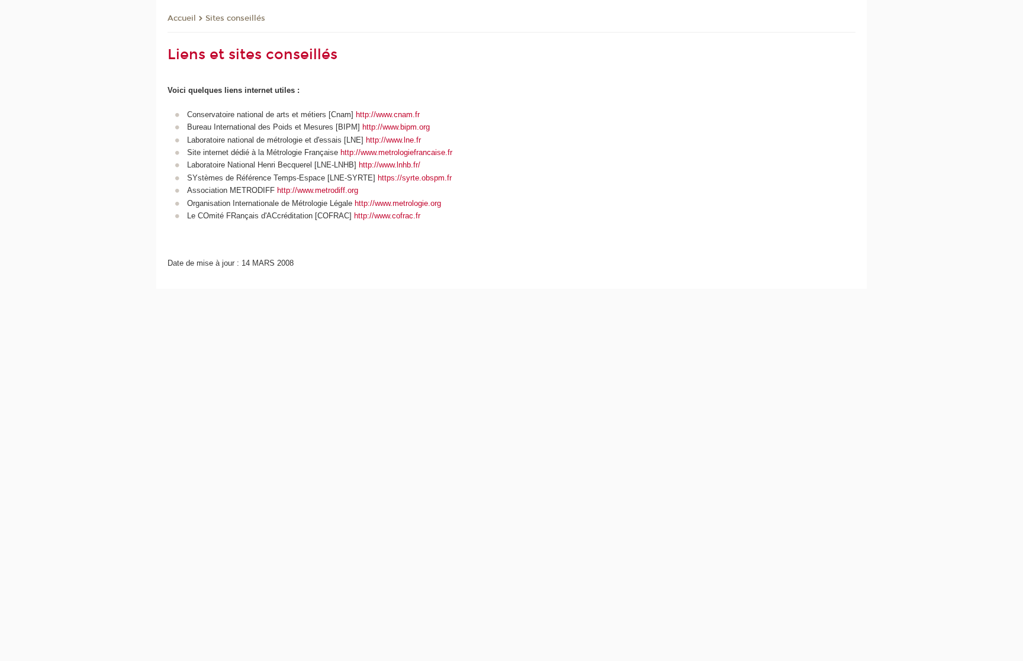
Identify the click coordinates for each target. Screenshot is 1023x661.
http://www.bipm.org (396, 126)
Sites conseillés (235, 18)
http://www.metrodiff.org (317, 190)
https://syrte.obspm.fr (415, 177)
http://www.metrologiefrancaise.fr (396, 152)
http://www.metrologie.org (398, 203)
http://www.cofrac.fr (387, 215)
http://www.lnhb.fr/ (389, 164)
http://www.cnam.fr (388, 114)
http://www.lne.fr (393, 140)
